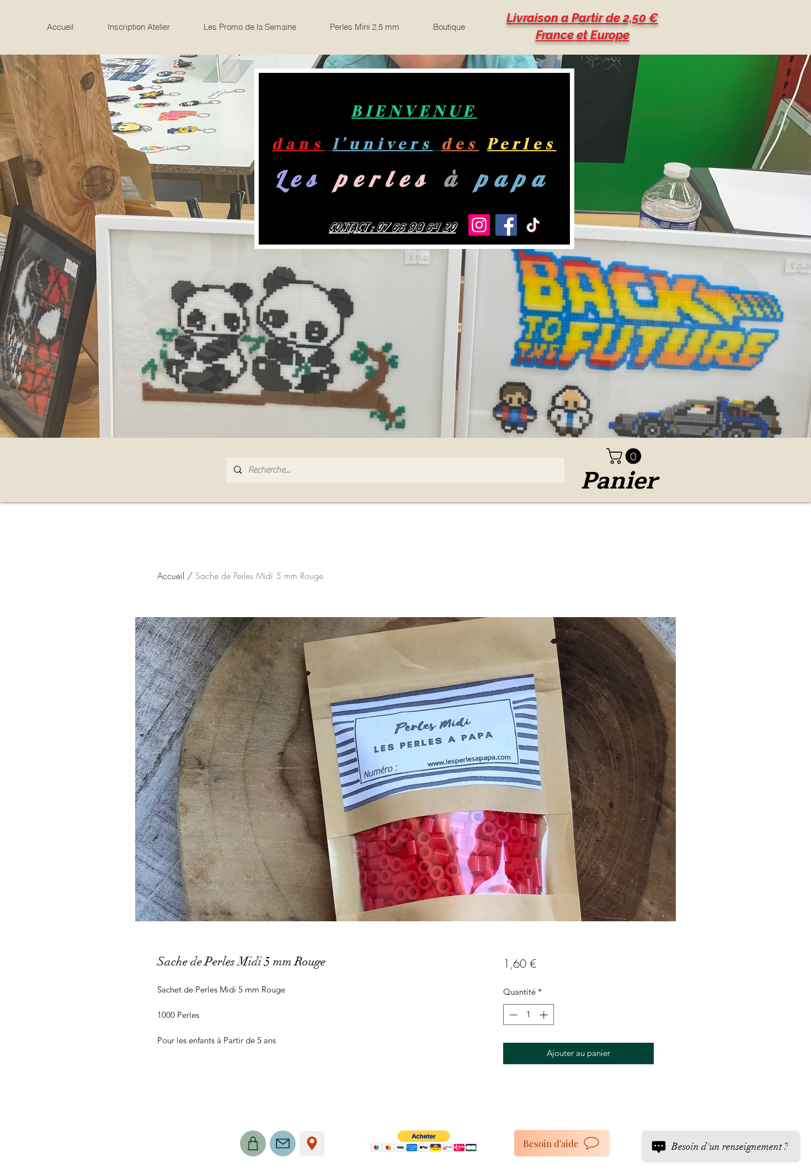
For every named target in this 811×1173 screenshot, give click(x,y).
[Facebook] (506, 225)
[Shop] (253, 1143)
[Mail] (283, 1143)
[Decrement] (512, 1015)
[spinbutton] (528, 1015)
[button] (625, 456)
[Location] (312, 1143)
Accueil (170, 576)
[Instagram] (479, 225)
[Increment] (544, 1015)
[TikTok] (533, 225)
